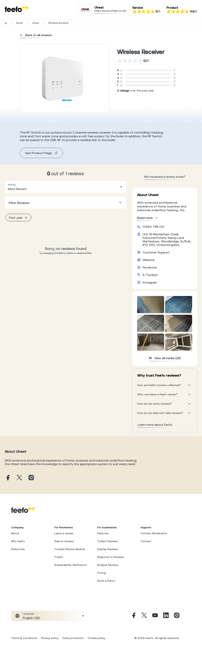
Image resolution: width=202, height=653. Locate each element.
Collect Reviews (107, 541)
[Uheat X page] (19, 478)
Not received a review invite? (164, 176)
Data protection (73, 638)
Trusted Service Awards (69, 549)
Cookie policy (96, 638)
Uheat (35, 23)
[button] (65, 187)
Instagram (150, 282)
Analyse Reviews (107, 564)
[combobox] (65, 187)
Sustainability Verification (70, 564)
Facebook (150, 267)
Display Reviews (107, 549)
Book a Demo (106, 580)
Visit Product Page (38, 153)
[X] (144, 615)
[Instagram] (177, 615)
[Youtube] (155, 615)
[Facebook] (133, 615)
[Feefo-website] (16, 10)
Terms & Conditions (24, 638)
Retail (19, 23)
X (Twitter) (150, 275)
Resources (18, 549)
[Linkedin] (166, 615)
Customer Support (156, 252)
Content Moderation (153, 533)
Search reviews (64, 541)
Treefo (58, 557)
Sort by (12, 184)
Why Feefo (18, 541)
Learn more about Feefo (155, 424)
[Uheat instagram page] (31, 478)
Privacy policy (50, 638)
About (15, 533)
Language (28, 613)
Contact (145, 541)
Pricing (101, 572)
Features (102, 533)
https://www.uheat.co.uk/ (110, 10)
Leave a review (63, 533)
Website (148, 260)
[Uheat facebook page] (7, 478)
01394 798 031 (153, 226)
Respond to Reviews (110, 557)
